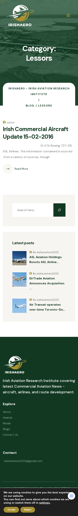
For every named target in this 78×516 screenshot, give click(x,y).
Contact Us (10, 435)
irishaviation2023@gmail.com (23, 461)
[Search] (59, 210)
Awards (7, 418)
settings (44, 502)
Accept (11, 509)
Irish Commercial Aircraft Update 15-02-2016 (35, 132)
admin (11, 122)
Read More (21, 168)
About (7, 412)
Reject (27, 509)
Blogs (6, 429)
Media (7, 423)
